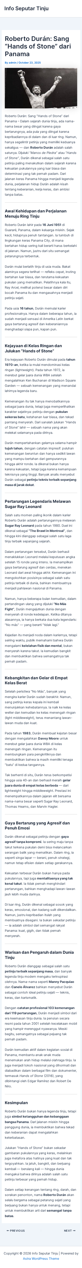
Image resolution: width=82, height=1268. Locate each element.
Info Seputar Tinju (26, 8)
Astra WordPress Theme (41, 1259)
